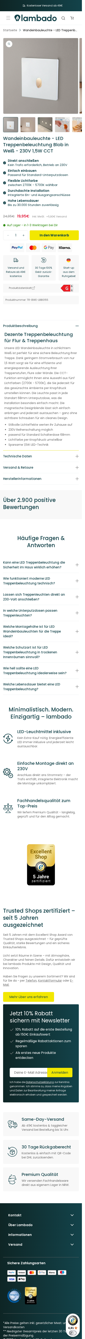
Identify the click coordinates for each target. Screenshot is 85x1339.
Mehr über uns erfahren (28, 997)
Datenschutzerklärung (40, 1082)
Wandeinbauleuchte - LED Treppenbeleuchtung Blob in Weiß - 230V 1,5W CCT (50, 30)
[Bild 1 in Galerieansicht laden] (10, 124)
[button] (8, 17)
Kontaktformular (50, 980)
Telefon (31, 980)
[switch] (73, 1333)
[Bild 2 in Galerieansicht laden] (27, 124)
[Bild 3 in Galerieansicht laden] (45, 124)
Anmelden (59, 1072)
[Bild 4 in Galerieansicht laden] (62, 124)
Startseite (10, 30)
